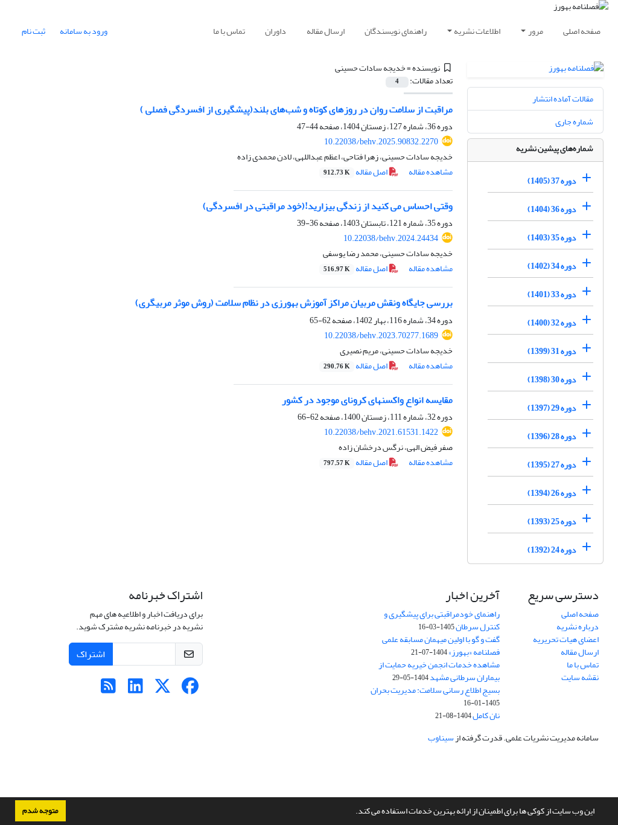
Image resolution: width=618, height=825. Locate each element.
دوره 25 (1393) (551, 521)
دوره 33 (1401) (551, 294)
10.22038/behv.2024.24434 (390, 238)
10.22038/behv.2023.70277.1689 (381, 335)
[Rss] (108, 689)
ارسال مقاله (326, 31)
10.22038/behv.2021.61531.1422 (381, 432)
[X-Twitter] (163, 689)
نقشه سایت (580, 677)
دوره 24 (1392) (551, 550)
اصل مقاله (356, 172)
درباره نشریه (577, 626)
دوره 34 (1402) (551, 266)
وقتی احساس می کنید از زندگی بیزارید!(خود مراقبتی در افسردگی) (328, 206)
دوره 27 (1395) (551, 465)
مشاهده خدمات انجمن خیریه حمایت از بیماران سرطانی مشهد (439, 670)
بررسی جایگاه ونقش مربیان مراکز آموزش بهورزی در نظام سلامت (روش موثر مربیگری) (294, 303)
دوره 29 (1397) (551, 408)
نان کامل (486, 715)
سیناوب (441, 738)
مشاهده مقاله (431, 172)
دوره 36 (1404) (551, 209)
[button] (352, 812)
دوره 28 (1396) (551, 436)
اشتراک (91, 654)
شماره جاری (574, 122)
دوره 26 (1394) (551, 493)
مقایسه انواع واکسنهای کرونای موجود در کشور (367, 400)
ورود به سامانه (83, 31)
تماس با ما (229, 31)
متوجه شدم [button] (40, 810)
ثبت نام (33, 31)
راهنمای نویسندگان (396, 31)
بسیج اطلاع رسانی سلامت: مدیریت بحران (435, 690)
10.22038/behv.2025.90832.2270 (381, 141)
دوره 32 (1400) (551, 323)
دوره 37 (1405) (551, 181)
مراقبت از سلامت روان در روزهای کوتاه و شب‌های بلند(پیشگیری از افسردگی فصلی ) (296, 109)
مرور (535, 31)
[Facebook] (190, 689)
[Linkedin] (135, 689)
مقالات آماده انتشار (562, 99)
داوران (275, 31)
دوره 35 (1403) (551, 238)
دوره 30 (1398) (551, 379)
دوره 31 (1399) (551, 351)
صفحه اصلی (581, 31)
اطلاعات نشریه (477, 31)
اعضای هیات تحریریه (566, 639)
